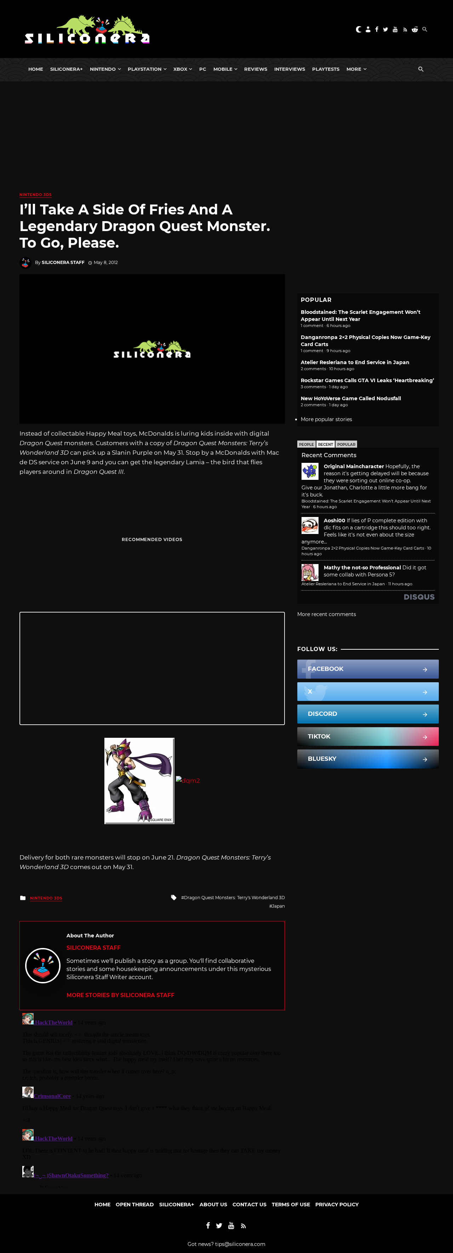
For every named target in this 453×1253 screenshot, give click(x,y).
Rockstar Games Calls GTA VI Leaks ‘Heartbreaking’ (367, 380)
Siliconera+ (66, 69)
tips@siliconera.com (240, 1244)
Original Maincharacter (354, 466)
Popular (346, 444)
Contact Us (249, 1204)
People (306, 444)
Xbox (180, 69)
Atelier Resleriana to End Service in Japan (355, 362)
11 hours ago (400, 583)
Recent (325, 444)
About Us (213, 1204)
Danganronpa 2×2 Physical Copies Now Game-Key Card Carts (363, 548)
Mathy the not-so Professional (362, 567)
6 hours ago (325, 506)
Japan (278, 906)
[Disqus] (152, 1098)
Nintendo (103, 69)
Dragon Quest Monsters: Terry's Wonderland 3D (234, 897)
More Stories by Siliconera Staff (120, 995)
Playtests (325, 69)
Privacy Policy (337, 1204)
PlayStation (144, 69)
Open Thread (135, 1204)
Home (35, 69)
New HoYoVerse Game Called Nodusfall (351, 398)
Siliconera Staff (63, 262)
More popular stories (326, 419)
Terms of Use (291, 1204)
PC (202, 69)
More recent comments (326, 614)
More (353, 69)
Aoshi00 (334, 520)
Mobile (223, 69)
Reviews (255, 69)
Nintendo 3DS (35, 194)
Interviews (289, 69)
